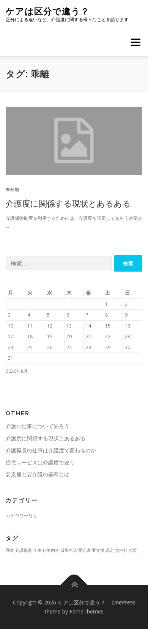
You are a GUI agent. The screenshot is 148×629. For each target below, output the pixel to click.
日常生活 (68, 550)
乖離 (10, 550)
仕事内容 (51, 550)
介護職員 (23, 550)
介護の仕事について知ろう (37, 426)
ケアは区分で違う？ (48, 11)
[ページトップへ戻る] (74, 584)
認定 (109, 550)
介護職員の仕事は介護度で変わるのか (51, 450)
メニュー (135, 42)
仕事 (37, 550)
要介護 (84, 550)
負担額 (121, 550)
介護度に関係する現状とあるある (68, 203)
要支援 (98, 550)
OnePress (123, 602)
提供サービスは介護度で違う (40, 462)
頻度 (133, 550)
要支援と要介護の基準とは (37, 474)
